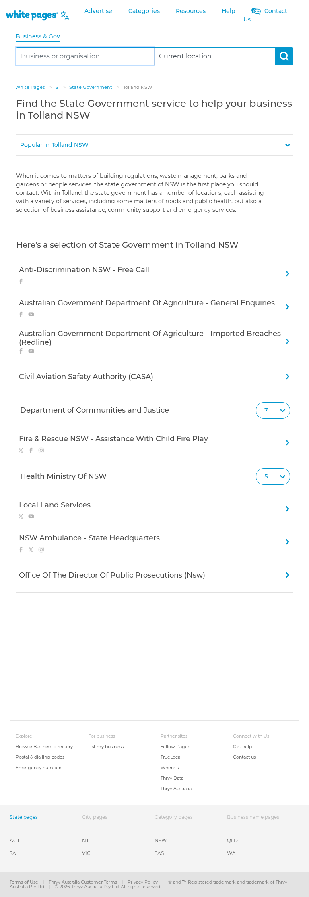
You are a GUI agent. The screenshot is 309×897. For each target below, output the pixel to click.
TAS (159, 853)
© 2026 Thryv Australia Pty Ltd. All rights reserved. (108, 886)
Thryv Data (172, 778)
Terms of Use (24, 882)
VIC (86, 853)
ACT (15, 840)
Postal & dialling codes (40, 757)
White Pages (30, 87)
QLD (232, 840)
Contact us (244, 757)
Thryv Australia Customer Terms (83, 882)
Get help (242, 746)
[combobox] (85, 56)
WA (231, 853)
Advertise (98, 11)
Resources (191, 11)
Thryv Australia (176, 788)
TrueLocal (171, 757)
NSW (160, 840)
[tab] (41, 37)
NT (85, 840)
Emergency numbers (39, 767)
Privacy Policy (143, 882)
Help (228, 11)
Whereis (170, 767)
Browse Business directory (44, 746)
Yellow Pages (175, 746)
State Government (91, 87)
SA (13, 853)
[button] (154, 145)
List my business (106, 746)
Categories (144, 11)
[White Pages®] (32, 15)
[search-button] (284, 56)
